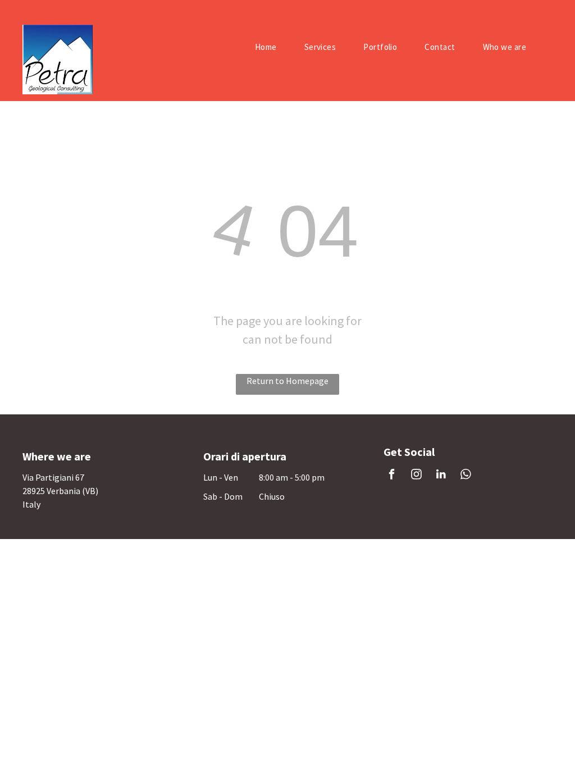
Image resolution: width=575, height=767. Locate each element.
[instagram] (416, 475)
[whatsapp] (466, 475)
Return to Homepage (287, 380)
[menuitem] (270, 47)
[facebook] (392, 475)
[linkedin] (441, 475)
